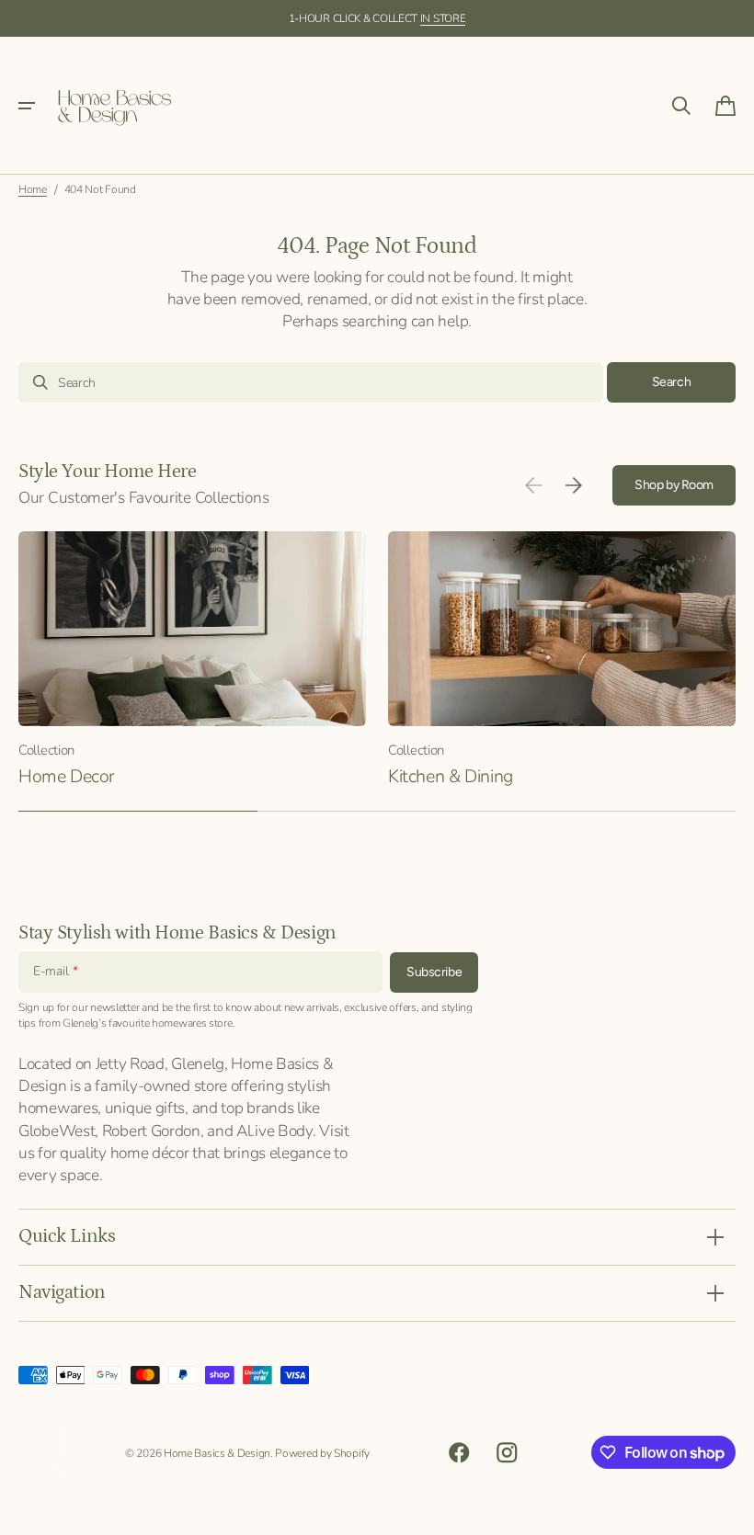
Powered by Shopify (322, 1453)
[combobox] (310, 382)
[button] (26, 105)
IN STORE (443, 18)
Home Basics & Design (217, 1453)
